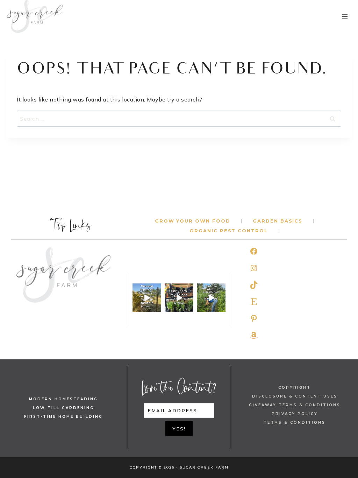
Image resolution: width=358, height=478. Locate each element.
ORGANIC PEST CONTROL (228, 230)
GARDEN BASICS (277, 221)
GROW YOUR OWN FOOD (192, 221)
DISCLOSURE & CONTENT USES (294, 396)
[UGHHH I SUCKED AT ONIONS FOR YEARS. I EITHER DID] (179, 297)
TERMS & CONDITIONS (294, 422)
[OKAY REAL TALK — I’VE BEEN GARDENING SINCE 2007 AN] (211, 297)
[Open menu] (344, 16)
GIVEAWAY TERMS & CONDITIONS (295, 405)
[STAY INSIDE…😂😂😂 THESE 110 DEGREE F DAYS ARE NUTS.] (147, 297)
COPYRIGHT (294, 387)
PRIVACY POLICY (295, 414)
